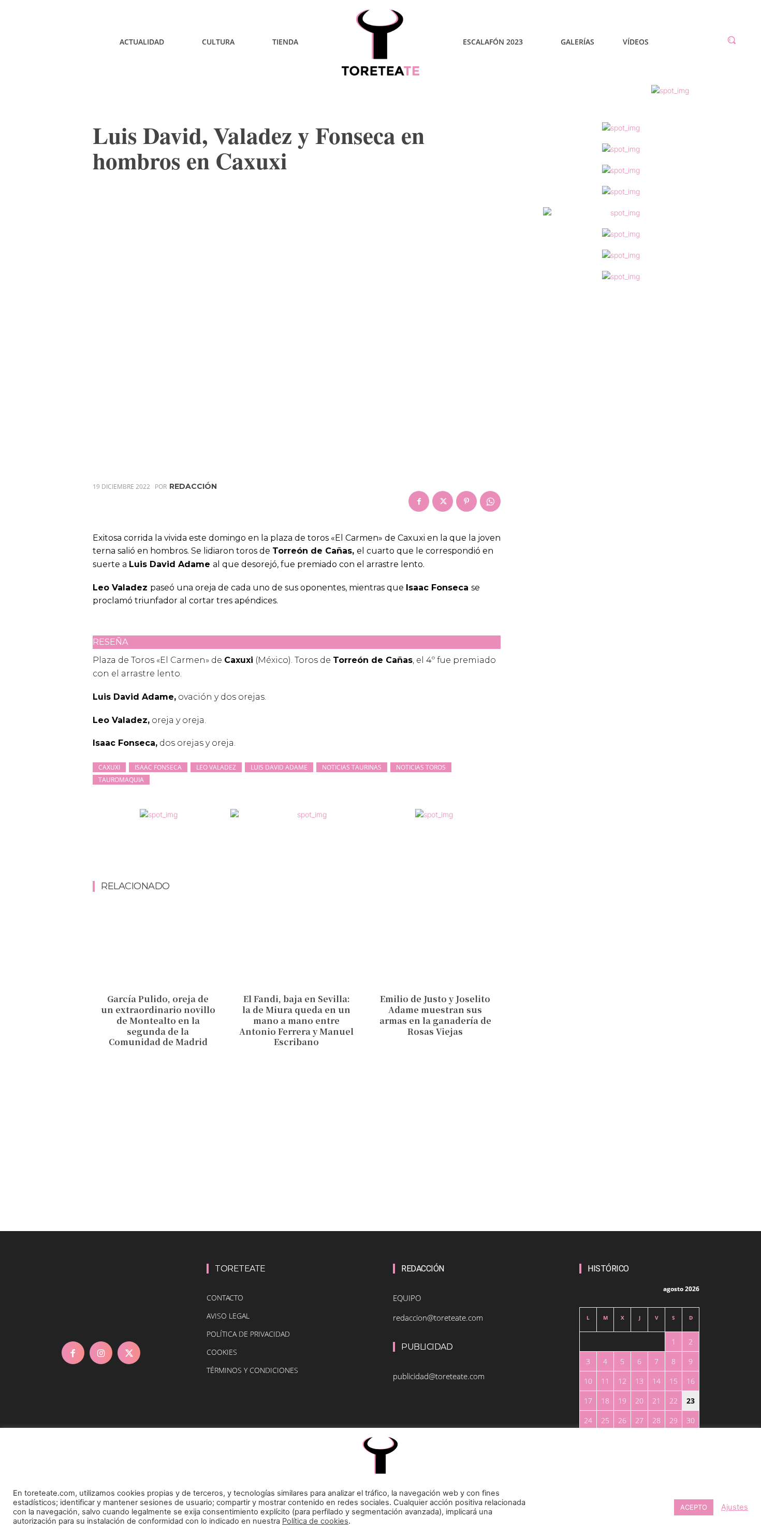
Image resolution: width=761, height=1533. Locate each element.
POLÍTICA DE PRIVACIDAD (248, 1334)
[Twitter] (442, 501)
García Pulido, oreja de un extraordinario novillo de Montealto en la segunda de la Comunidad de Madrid (158, 1020)
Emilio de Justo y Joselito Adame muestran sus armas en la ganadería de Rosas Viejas (435, 1015)
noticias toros (421, 767)
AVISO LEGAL (228, 1316)
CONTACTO (225, 1298)
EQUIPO (407, 1298)
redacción (193, 486)
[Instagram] (101, 1352)
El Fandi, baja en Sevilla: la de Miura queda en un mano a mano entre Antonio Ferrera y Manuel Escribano (296, 1020)
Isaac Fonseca (158, 767)
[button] (731, 40)
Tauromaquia (121, 779)
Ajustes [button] (734, 1507)
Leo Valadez (216, 767)
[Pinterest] (466, 501)
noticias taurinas (352, 767)
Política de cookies (315, 1521)
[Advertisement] (296, 853)
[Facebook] (418, 501)
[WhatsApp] (490, 501)
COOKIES (222, 1352)
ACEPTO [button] (693, 1507)
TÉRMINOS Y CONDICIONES (252, 1370)
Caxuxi (109, 767)
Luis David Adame (279, 767)
